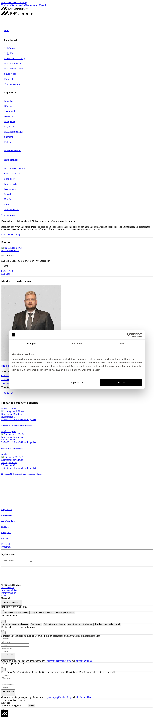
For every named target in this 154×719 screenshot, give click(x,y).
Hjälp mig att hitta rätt (64, 612)
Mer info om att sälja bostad (107, 624)
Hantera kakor (8, 598)
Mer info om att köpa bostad (80, 624)
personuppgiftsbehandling (59, 661)
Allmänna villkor (9, 590)
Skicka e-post (7, 379)
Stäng (31, 706)
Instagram (6, 547)
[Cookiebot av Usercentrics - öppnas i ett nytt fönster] (129, 335)
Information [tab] (77, 343)
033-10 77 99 (7, 271)
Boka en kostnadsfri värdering (15, 612)
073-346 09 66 (8, 375)
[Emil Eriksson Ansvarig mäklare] (77, 323)
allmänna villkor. (84, 661)
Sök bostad (36, 624)
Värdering (6, 5)
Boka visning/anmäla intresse (15, 624)
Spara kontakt (7, 383)
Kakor (4, 595)
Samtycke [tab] (32, 343)
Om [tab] (122, 343)
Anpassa (74, 382)
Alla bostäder (7, 587)
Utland (42, 5)
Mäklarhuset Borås (10, 250)
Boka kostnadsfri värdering (14, 2)
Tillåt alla (120, 382)
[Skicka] (31, 561)
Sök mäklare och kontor (54, 624)
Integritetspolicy (8, 593)
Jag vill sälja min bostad (41, 612)
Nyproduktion (32, 5)
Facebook (6, 544)
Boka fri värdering (11, 603)
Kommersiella (18, 5)
